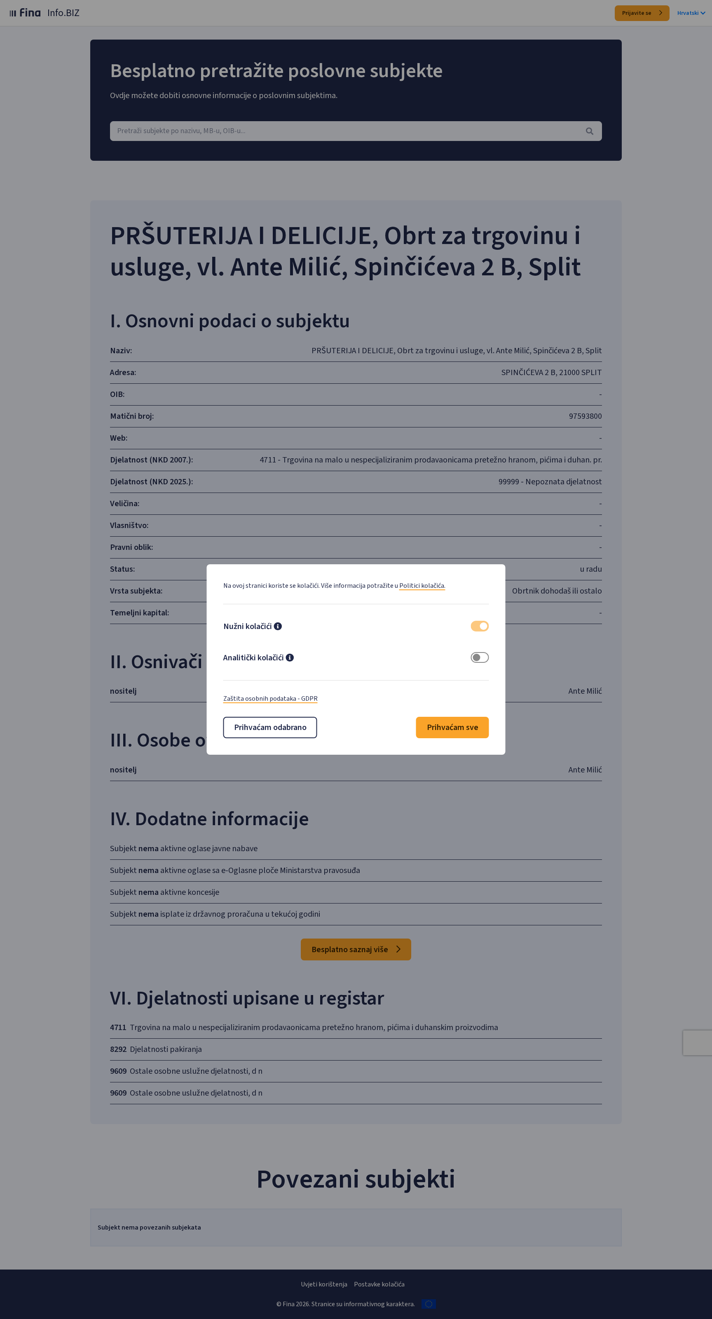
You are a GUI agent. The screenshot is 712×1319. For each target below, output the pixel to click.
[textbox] (356, 131)
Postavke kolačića (379, 1284)
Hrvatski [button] (688, 13)
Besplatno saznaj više (351, 949)
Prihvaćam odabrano (270, 727)
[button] (278, 627)
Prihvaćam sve (452, 727)
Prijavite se (637, 13)
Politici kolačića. (422, 585)
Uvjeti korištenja (324, 1284)
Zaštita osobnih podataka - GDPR (270, 698)
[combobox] (356, 131)
